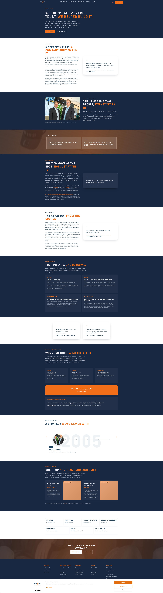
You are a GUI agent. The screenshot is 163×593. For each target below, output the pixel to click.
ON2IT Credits (63, 577)
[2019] (87, 439)
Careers (92, 570)
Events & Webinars (79, 570)
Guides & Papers (79, 574)
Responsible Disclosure (111, 576)
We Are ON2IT (94, 572)
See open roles (61, 31)
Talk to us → (50, 31)
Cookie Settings (109, 574)
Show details (49, 587)
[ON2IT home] (42, 2)
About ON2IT (94, 567)
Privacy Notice (109, 567)
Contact (92, 574)
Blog (76, 567)
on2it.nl (65, 503)
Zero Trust (46, 572)
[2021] (98, 439)
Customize (122, 586)
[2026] (109, 439)
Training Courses (63, 574)
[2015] (76, 439)
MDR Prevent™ (47, 570)
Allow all (123, 582)
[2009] (65, 439)
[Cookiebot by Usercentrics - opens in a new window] (37, 590)
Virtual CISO (62, 572)
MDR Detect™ (47, 567)
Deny (123, 589)
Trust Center (109, 578)
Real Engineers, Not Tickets (65, 567)
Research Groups (79, 572)
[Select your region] (112, 2)
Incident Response (64, 570)
